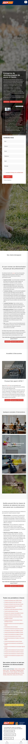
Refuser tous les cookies (10, 734)
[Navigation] (25, 2)
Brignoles (16, 671)
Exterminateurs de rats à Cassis (11, 626)
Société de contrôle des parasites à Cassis (13, 609)
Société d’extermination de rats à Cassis (12, 636)
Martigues (18, 673)
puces (13, 273)
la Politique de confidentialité (16, 172)
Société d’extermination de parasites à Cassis (14, 628)
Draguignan (18, 670)
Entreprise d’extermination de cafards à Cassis (14, 653)
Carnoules (9, 673)
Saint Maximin (21, 671)
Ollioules (5, 673)
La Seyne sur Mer (21, 668)
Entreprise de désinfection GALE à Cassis (12, 602)
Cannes (14, 674)
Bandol (22, 670)
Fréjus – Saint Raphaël (10, 670)
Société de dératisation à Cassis (11, 611)
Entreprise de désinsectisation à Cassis (12, 614)
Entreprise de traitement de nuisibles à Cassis (13, 613)
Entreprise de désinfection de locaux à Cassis (13, 604)
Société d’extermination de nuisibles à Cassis (13, 632)
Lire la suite (14, 373)
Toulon (16, 668)
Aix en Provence (19, 674)
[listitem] (7, 742)
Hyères (4, 670)
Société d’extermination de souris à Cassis (13, 641)
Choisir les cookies (8, 738)
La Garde (11, 671)
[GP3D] (11, 2)
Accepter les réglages (9, 731)
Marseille (13, 673)
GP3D (9, 385)
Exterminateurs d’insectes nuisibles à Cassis (13, 630)
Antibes (8, 674)
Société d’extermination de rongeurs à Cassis (13, 634)
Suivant (23, 370)
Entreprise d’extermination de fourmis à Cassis (14, 649)
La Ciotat (22, 673)
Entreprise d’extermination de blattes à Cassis (14, 651)
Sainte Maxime (6, 671)
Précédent (5, 370)
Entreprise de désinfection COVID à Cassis (13, 600)
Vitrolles (5, 674)
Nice (11, 674)
